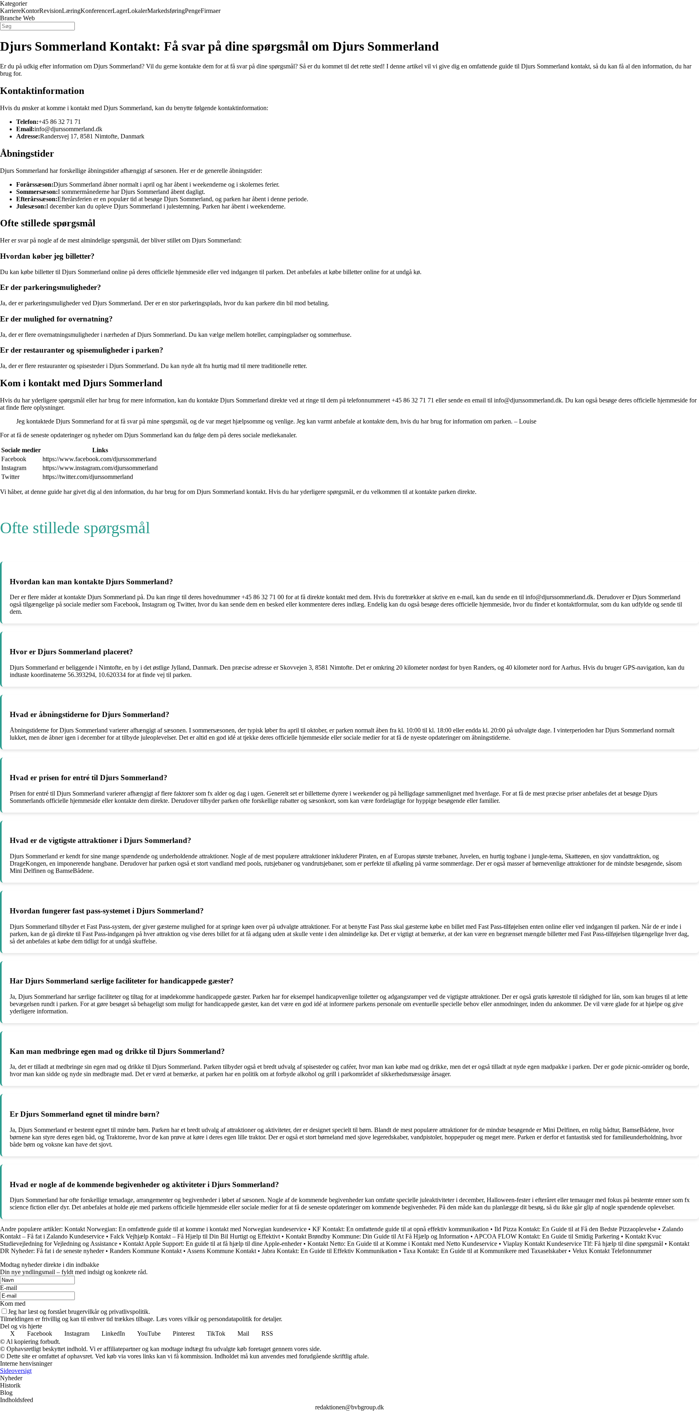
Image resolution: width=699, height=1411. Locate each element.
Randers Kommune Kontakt (146, 1250)
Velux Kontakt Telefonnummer (612, 1250)
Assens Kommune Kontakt (221, 1250)
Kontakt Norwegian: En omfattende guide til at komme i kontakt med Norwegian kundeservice (185, 1229)
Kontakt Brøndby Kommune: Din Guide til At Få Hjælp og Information (377, 1236)
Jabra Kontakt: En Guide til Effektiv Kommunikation (329, 1250)
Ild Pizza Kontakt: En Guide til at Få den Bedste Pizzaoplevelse (575, 1229)
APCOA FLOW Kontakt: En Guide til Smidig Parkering (546, 1236)
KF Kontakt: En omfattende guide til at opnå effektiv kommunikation (400, 1229)
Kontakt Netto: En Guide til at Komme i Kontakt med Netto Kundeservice (402, 1243)
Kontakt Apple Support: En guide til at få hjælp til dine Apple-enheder (212, 1243)
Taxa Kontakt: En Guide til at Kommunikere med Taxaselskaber (485, 1250)
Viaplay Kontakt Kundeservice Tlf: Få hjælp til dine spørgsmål (583, 1243)
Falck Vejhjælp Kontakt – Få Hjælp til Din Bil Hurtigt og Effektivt (195, 1236)
